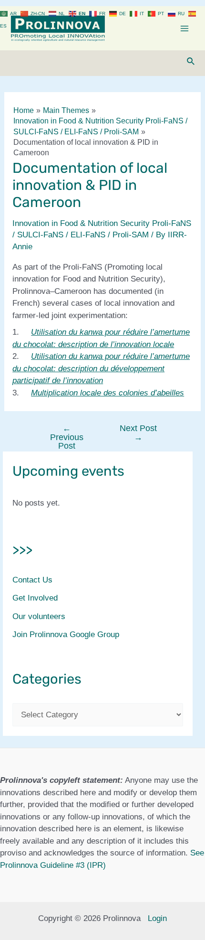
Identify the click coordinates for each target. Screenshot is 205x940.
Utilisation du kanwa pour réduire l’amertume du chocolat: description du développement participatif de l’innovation (101, 368)
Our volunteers (38, 616)
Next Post (138, 432)
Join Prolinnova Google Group (65, 634)
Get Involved (35, 597)
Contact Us (32, 579)
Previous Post (66, 437)
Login (157, 918)
